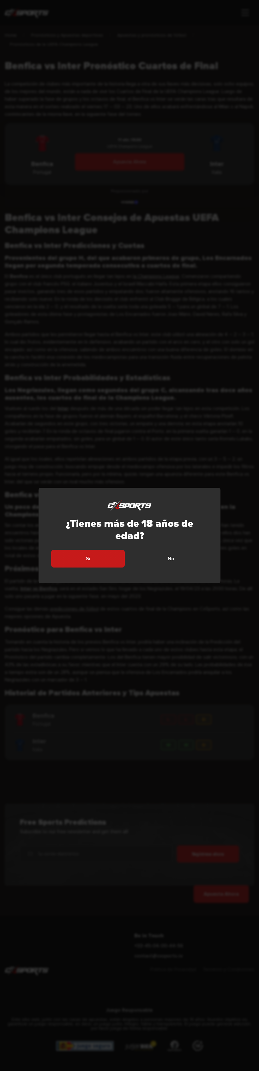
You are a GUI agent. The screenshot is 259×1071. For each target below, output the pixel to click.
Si (88, 559)
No (171, 559)
